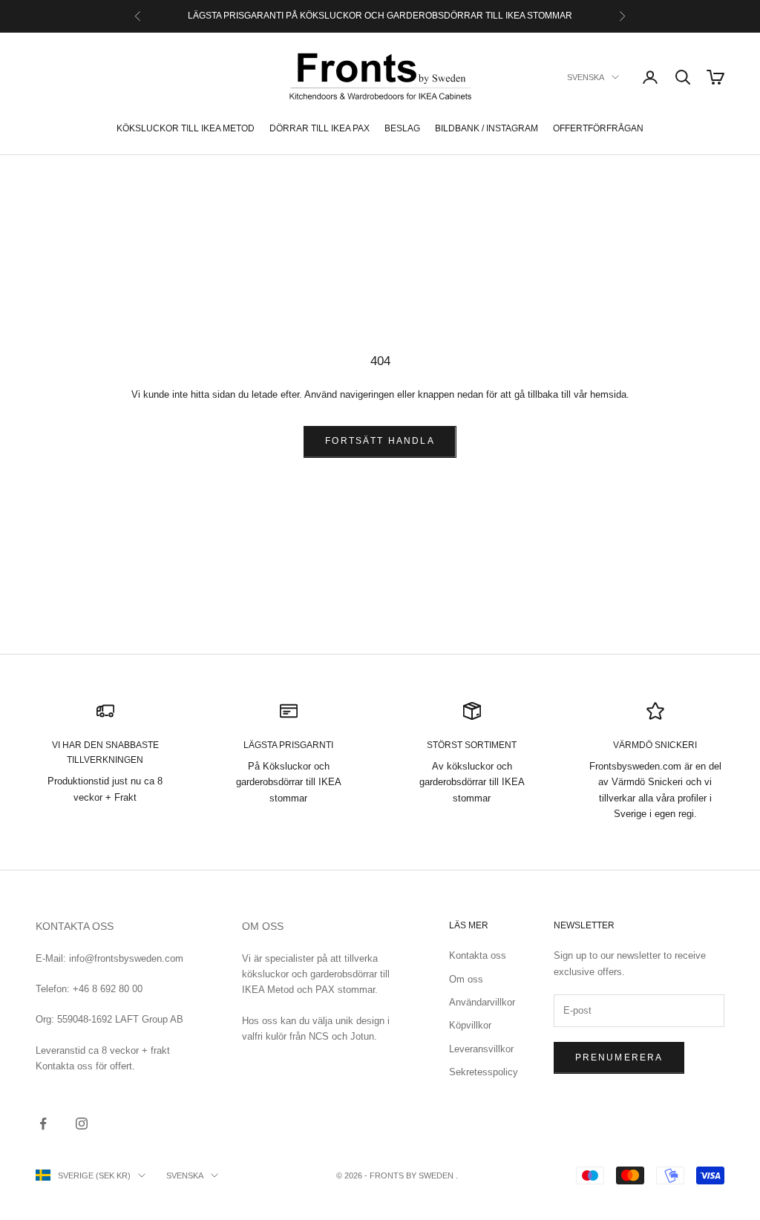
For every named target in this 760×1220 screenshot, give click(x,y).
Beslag (402, 128)
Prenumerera (619, 1057)
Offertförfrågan (598, 128)
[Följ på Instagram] (81, 1123)
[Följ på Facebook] (43, 1123)
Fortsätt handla (379, 441)
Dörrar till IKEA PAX (319, 128)
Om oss (466, 979)
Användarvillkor (482, 1002)
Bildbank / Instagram (486, 128)
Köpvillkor (470, 1025)
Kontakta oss (477, 955)
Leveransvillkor (481, 1049)
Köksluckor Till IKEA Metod (186, 128)
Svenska (585, 77)
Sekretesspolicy (483, 1072)
